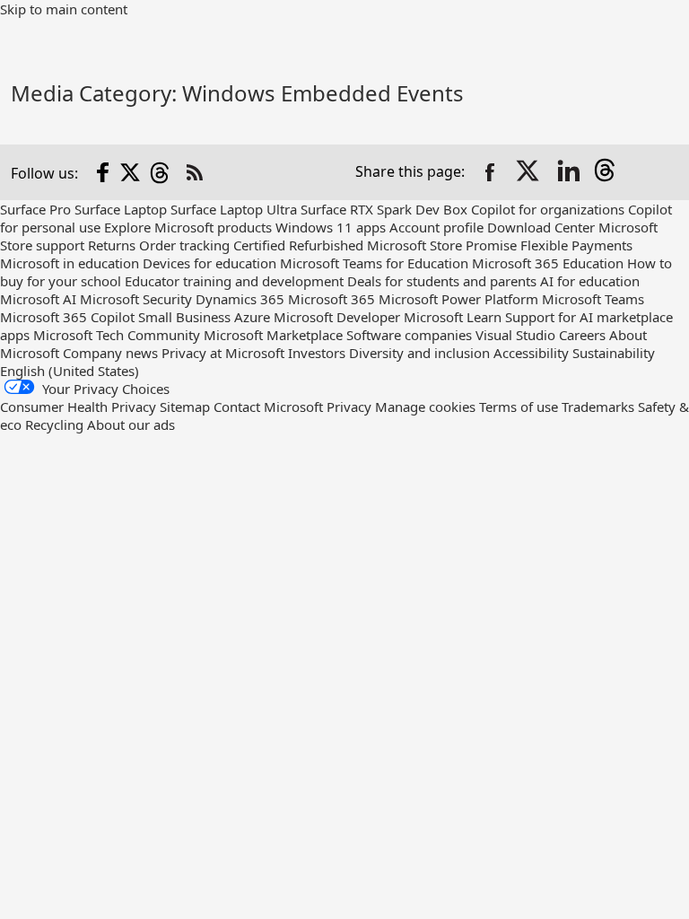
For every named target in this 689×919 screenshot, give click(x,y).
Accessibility (531, 353)
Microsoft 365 (331, 299)
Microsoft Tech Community (116, 335)
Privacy (351, 407)
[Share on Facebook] (489, 172)
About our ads (131, 424)
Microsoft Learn (452, 317)
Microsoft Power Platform (458, 299)
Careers (582, 335)
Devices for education (209, 263)
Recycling (54, 424)
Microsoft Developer (337, 317)
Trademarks (598, 407)
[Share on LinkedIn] (568, 172)
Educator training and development (234, 281)
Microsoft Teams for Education (374, 263)
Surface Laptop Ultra (233, 209)
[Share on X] (529, 172)
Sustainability (613, 353)
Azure (252, 317)
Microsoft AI (38, 299)
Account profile (436, 227)
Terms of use (518, 407)
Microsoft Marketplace (273, 335)
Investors (316, 353)
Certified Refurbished (298, 245)
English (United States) (69, 371)
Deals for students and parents (441, 281)
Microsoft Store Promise (442, 245)
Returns (111, 245)
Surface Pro (35, 209)
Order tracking (184, 245)
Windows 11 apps (330, 227)
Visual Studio (515, 335)
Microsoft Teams (593, 299)
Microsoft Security (136, 299)
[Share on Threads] (608, 172)
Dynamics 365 (240, 299)
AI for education (590, 281)
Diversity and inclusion (419, 353)
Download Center (541, 227)
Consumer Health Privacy (78, 407)
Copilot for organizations (547, 209)
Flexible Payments (576, 245)
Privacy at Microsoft (222, 353)
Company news (110, 353)
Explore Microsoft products (188, 227)
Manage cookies (425, 407)
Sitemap (185, 407)
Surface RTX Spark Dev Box (384, 209)
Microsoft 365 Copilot (67, 317)
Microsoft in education (69, 263)
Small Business (184, 317)
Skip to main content (63, 9)
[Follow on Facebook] (103, 172)
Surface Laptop (120, 209)
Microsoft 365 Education (548, 263)
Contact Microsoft (268, 407)
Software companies (409, 335)
